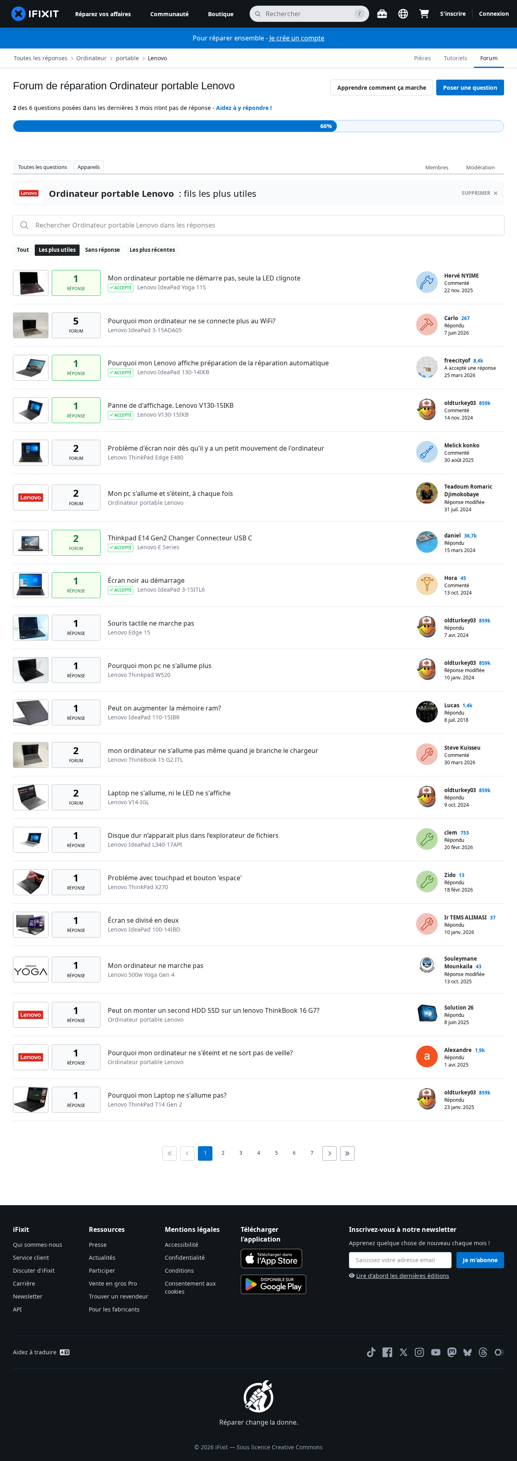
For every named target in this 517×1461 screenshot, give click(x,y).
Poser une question (470, 87)
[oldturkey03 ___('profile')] (427, 409)
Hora (450, 578)
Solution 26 (458, 1007)
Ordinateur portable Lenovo (145, 502)
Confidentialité (185, 1257)
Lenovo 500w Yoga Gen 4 (141, 974)
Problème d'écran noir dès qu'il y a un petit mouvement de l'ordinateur (216, 448)
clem (450, 832)
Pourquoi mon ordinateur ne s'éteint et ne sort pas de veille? (200, 1052)
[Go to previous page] (187, 1153)
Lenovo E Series (158, 547)
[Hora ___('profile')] (427, 584)
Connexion (494, 13)
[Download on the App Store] (271, 1258)
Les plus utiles (57, 249)
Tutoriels (455, 58)
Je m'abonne (480, 1260)
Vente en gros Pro (113, 1283)
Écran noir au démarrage (146, 580)
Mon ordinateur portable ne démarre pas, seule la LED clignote (204, 278)
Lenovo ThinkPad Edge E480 (145, 457)
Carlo (451, 318)
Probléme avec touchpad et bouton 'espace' (175, 877)
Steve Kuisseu (462, 747)
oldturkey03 (460, 403)
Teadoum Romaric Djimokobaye (468, 490)
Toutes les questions (42, 167)
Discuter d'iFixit (34, 1270)
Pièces (422, 58)
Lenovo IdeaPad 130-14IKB (173, 372)
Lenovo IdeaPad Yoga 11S (171, 287)
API (17, 1309)
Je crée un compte (296, 38)
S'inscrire (453, 13)
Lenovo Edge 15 (129, 632)
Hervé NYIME (461, 275)
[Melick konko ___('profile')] (427, 452)
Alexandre (458, 1050)
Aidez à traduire (35, 1352)
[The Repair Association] (499, 1352)
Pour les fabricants (114, 1309)
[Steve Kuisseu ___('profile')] (427, 754)
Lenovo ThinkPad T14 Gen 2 (145, 1104)
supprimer (476, 193)
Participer (102, 1270)
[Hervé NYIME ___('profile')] (427, 282)
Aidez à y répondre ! (244, 108)
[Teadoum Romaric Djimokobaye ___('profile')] (427, 493)
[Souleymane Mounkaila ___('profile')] (427, 965)
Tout (23, 249)
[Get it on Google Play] (273, 1284)
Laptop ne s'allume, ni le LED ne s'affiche (169, 792)
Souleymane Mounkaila (460, 962)
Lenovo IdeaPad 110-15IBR (144, 717)
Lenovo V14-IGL (128, 802)
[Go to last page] (347, 1153)
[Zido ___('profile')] (427, 881)
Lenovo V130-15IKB (163, 414)
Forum (489, 58)
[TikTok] (371, 1352)
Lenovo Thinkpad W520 (139, 675)
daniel (452, 535)
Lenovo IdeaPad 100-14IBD (144, 929)
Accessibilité (181, 1244)
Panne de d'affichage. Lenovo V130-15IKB (170, 405)
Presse (98, 1244)
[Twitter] (403, 1352)
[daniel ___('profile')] (427, 542)
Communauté (169, 14)
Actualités (102, 1257)
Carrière (24, 1283)
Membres (436, 167)
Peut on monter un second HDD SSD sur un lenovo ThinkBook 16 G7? (213, 1010)
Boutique (220, 14)
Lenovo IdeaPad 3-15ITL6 (171, 589)
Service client (31, 1257)
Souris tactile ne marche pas (151, 623)
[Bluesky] (467, 1352)
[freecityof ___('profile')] (427, 367)
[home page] (35, 13)
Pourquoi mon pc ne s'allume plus (160, 665)
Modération (480, 167)
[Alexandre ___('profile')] (427, 1056)
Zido (450, 875)
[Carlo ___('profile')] (427, 324)
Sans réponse (102, 249)
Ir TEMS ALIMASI (465, 917)
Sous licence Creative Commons (280, 1447)
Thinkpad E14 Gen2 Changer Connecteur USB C (180, 537)
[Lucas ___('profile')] (427, 712)
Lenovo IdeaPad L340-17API (145, 844)
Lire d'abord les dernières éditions (402, 1276)
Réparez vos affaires (103, 14)
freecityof (457, 360)
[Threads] (483, 1352)
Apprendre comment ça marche (381, 87)
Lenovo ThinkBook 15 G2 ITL (145, 759)
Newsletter (27, 1296)
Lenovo (157, 58)
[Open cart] (424, 14)
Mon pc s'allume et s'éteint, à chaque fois (170, 493)
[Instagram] (420, 1352)
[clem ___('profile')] (427, 839)
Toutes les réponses (40, 58)
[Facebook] (387, 1352)
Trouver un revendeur (118, 1296)
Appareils (89, 167)
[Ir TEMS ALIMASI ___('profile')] (427, 924)
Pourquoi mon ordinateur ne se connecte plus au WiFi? (191, 320)
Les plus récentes (152, 249)
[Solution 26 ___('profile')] (427, 1014)
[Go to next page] (329, 1153)
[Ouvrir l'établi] (382, 14)
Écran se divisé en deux (143, 920)
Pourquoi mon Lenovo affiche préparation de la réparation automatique (218, 362)
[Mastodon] (452, 1352)
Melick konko (461, 445)
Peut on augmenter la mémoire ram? (164, 708)
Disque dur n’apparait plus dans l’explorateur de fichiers (193, 835)
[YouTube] (436, 1352)
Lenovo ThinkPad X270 (138, 887)
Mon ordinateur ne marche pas (156, 965)
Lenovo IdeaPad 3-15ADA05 (145, 330)
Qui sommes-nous (37, 1244)
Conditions (179, 1270)
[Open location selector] (403, 14)
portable (127, 58)
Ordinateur (91, 58)
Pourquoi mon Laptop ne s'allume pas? (167, 1095)
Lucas (451, 705)
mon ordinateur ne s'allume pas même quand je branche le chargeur (213, 750)
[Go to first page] (169, 1153)
